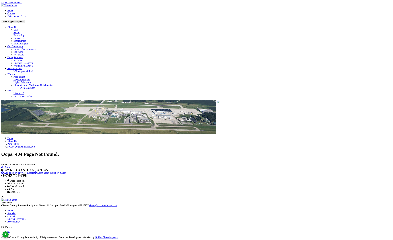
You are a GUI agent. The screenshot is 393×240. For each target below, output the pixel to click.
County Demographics (24, 49)
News (10, 90)
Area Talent (19, 76)
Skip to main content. (11, 2)
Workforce (12, 74)
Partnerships (19, 35)
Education (18, 52)
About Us (12, 27)
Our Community (15, 46)
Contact (11, 13)
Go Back (5, 167)
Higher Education (22, 82)
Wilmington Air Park (24, 71)
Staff (16, 29)
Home (10, 10)
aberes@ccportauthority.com (103, 205)
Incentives (18, 60)
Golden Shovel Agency (106, 237)
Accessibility (13, 221)
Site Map (11, 213)
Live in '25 (19, 93)
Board (16, 32)
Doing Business (15, 57)
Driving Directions (16, 219)
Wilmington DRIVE (23, 65)
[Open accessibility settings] (5, 234)
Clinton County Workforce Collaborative (33, 85)
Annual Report (21, 43)
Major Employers (22, 79)
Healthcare (19, 54)
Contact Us (19, 38)
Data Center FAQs (16, 16)
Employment (20, 40)
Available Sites (14, 68)
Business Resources (23, 63)
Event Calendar (27, 88)
